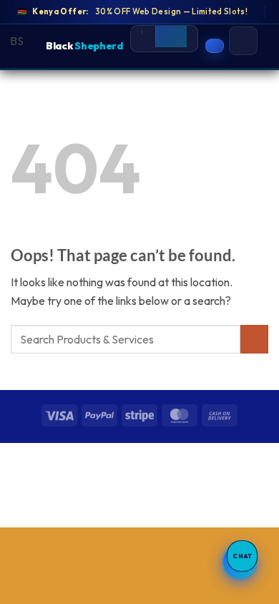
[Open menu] (243, 40)
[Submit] (254, 339)
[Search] (171, 33)
